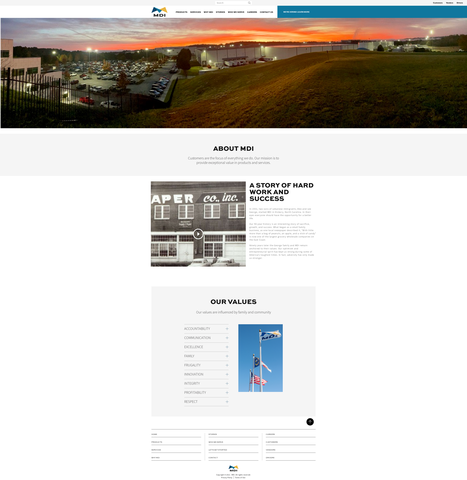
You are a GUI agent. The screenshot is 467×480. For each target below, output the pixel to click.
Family (189, 356)
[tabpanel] (233, 233)
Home (154, 434)
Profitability (195, 392)
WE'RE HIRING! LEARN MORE (296, 12)
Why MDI (208, 12)
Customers (438, 2)
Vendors (449, 2)
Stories (220, 12)
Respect (191, 401)
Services (195, 12)
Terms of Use (240, 477)
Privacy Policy (226, 477)
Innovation (193, 374)
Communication (197, 338)
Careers (252, 12)
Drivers (460, 2)
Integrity (192, 383)
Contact (213, 458)
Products (181, 12)
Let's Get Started (218, 450)
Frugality (192, 365)
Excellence (193, 347)
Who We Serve (236, 12)
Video (198, 234)
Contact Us (266, 12)
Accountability (197, 328)
